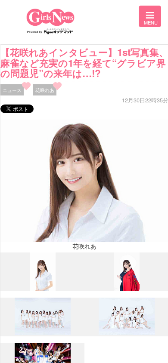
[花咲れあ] (43, 289)
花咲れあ (44, 89)
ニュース (12, 89)
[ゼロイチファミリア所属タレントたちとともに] (43, 333)
